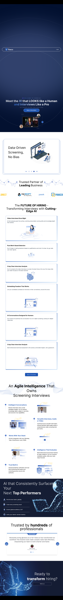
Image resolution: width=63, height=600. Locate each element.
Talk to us (42, 583)
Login (57, 49)
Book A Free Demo (31, 374)
